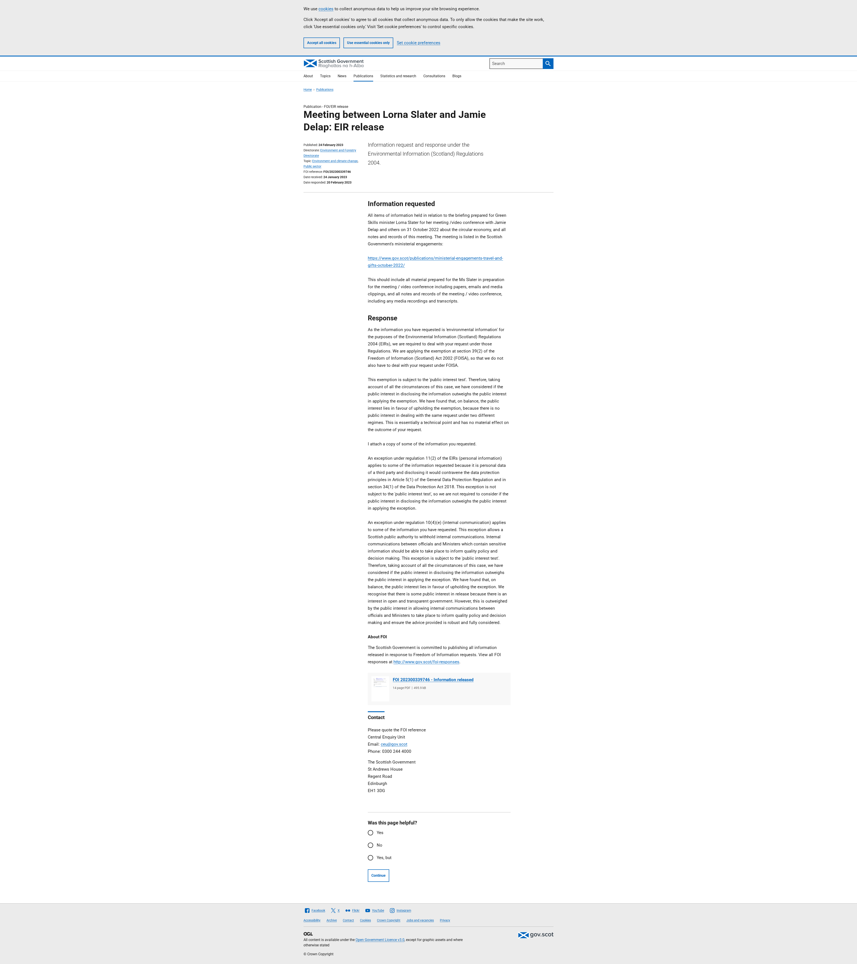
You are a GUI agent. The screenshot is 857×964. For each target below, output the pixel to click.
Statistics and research (398, 76)
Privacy (445, 920)
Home (308, 89)
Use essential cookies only (368, 43)
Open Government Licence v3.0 (380, 940)
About (308, 76)
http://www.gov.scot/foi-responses (426, 661)
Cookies (365, 920)
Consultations (434, 76)
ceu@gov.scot (394, 744)
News (342, 76)
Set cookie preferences (418, 42)
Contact (348, 920)
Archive (332, 920)
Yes (380, 832)
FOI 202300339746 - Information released (433, 679)
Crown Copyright (388, 920)
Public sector (312, 166)
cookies (325, 8)
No (379, 845)
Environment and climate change (335, 161)
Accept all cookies (321, 43)
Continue (378, 875)
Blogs (456, 76)
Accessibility (312, 920)
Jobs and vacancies (420, 920)
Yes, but (384, 857)
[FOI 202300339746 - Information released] (380, 688)
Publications (363, 76)
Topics (325, 76)
